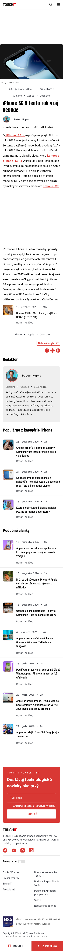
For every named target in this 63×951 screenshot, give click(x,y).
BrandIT (7, 883)
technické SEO (11, 936)
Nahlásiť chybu (46, 343)
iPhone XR (51, 186)
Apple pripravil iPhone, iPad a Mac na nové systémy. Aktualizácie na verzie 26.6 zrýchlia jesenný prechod (37, 704)
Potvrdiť (31, 814)
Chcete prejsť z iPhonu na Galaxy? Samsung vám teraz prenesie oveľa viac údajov (36, 451)
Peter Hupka (21, 119)
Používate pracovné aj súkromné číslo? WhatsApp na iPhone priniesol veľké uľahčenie (38, 673)
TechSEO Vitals (39, 936)
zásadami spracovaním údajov (40, 806)
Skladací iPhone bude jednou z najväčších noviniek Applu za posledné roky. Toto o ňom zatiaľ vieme (38, 481)
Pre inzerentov (11, 878)
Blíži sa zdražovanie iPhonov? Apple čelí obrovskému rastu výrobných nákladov (36, 583)
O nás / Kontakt (11, 872)
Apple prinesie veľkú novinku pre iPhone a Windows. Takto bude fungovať (34, 642)
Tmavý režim (10, 861)
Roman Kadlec (24, 322)
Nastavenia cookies (45, 905)
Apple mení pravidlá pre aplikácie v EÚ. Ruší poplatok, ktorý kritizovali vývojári (36, 552)
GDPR (37, 899)
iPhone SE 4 (15, 135)
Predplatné (9, 889)
